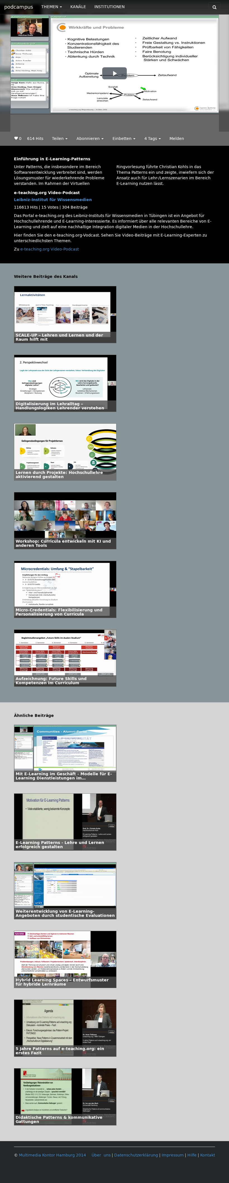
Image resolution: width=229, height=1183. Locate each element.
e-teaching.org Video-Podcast (49, 249)
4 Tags (151, 138)
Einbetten (123, 138)
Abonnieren (89, 138)
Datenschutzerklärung (136, 1155)
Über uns (101, 1155)
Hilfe (192, 1155)
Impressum (173, 1155)
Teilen (58, 138)
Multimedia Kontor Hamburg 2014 (52, 1155)
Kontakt (207, 1155)
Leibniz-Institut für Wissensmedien (53, 199)
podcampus (18, 7)
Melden (177, 138)
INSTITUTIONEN (109, 6)
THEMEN (50, 6)
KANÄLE (78, 6)
